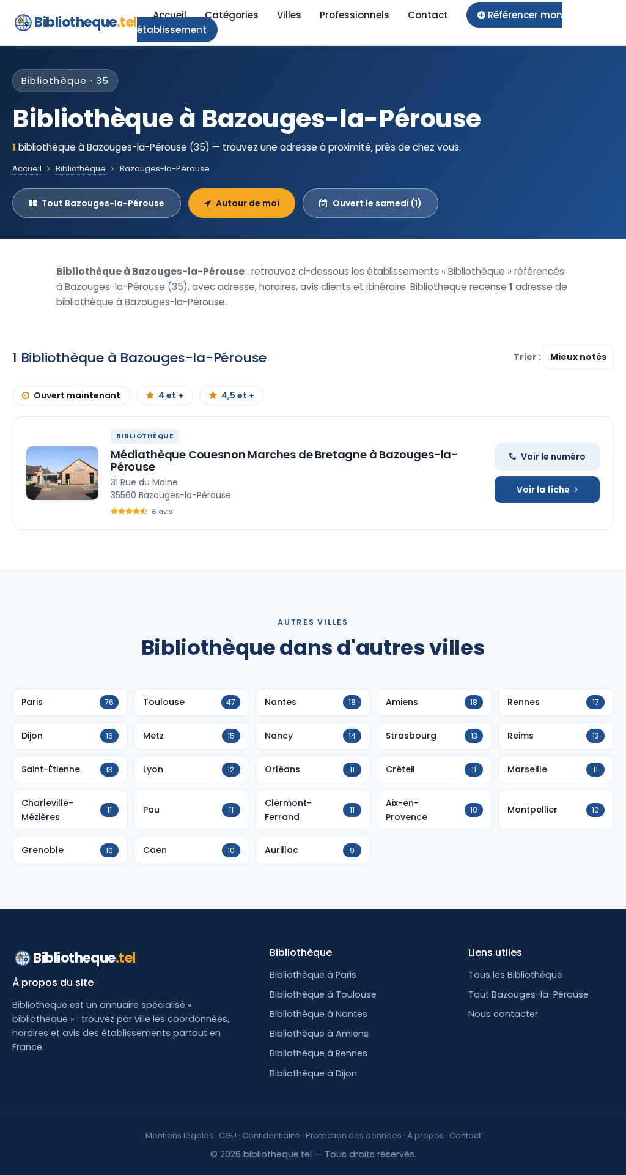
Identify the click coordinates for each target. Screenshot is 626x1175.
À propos (425, 1135)
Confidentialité (271, 1135)
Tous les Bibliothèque (515, 975)
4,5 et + (237, 395)
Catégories (232, 15)
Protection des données (354, 1135)
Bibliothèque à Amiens (319, 1034)
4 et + (170, 395)
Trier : (528, 357)
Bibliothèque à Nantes (318, 1014)
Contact (428, 15)
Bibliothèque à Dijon (313, 1073)
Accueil (169, 15)
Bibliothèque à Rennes (318, 1053)
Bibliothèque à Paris (313, 975)
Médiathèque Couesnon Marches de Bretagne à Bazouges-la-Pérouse (284, 460)
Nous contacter (503, 1014)
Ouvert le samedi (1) (377, 203)
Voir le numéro (553, 456)
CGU (228, 1135)
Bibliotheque (85, 22)
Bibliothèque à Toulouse (323, 994)
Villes (289, 15)
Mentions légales (179, 1135)
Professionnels (354, 15)
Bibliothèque (81, 168)
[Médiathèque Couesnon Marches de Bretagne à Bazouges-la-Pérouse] (62, 473)
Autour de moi (247, 203)
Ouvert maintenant (77, 395)
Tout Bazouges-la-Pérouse (103, 203)
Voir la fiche (543, 489)
